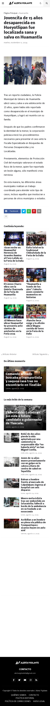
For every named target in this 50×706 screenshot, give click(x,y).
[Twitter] (24, 211)
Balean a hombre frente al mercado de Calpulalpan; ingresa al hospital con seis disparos (33, 484)
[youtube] (25, 680)
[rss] (36, 680)
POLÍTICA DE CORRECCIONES (18, 701)
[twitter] (19, 680)
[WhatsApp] (29, 211)
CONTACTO (34, 695)
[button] (3, 3)
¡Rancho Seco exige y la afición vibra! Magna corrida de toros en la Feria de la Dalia (35, 327)
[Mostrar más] (6, 216)
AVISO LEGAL (39, 701)
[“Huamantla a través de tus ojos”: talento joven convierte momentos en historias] (36, 275)
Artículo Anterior (10, 354)
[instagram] (30, 680)
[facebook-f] (14, 680)
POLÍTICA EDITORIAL (25, 698)
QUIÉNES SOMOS (18, 695)
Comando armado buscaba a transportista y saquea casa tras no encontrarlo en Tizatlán (24, 380)
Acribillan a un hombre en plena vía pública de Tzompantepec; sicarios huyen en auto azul (33, 525)
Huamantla (23, 13)
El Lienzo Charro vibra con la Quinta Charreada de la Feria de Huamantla (13, 289)
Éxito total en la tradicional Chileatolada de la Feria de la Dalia (36, 252)
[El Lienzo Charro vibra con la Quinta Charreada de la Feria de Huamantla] (14, 275)
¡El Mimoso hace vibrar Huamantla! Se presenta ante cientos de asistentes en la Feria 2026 (13, 327)
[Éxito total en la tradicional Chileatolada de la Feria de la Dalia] (36, 239)
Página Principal (10, 13)
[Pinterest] (34, 211)
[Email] (39, 211)
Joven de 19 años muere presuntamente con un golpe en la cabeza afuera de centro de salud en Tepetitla (33, 465)
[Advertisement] (25, 568)
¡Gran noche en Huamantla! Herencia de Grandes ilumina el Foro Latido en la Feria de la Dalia (14, 254)
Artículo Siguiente (39, 354)
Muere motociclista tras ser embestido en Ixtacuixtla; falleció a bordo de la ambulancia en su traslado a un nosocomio (33, 505)
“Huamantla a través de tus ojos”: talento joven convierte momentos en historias (34, 291)
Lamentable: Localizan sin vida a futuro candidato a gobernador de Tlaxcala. (24, 418)
